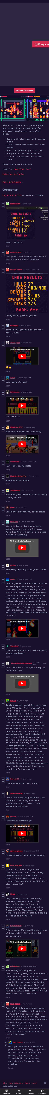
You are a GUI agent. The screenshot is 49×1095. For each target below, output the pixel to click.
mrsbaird (14, 325)
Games (5, 1086)
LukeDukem (15, 966)
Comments (42, 1093)
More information (12, 182)
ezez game (15, 343)
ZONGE (12, 579)
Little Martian (16, 865)
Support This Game (25, 90)
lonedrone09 (15, 252)
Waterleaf (14, 646)
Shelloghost (15, 490)
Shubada (14, 522)
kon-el (13, 701)
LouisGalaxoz (15, 926)
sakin (12, 378)
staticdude (14, 462)
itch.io (5, 1083)
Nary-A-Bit (14, 779)
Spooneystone (16, 851)
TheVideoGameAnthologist (21, 663)
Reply (8, 246)
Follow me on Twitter (14, 174)
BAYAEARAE (15, 392)
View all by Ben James (16, 1083)
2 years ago (29, 270)
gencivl (13, 816)
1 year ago (26, 203)
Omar (12, 507)
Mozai (12, 894)
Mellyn (13, 565)
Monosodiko (15, 203)
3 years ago (26, 343)
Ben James (18, 1042)
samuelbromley (16, 793)
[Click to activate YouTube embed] (22, 356)
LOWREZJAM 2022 (22, 169)
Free (15, 1086)
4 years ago (29, 427)
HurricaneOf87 (16, 427)
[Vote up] (2, 203)
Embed (33, 1083)
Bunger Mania (16, 270)
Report (27, 1083)
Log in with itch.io (12, 195)
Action (10, 1086)
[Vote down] (2, 206)
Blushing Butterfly (18, 476)
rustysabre (15, 1004)
